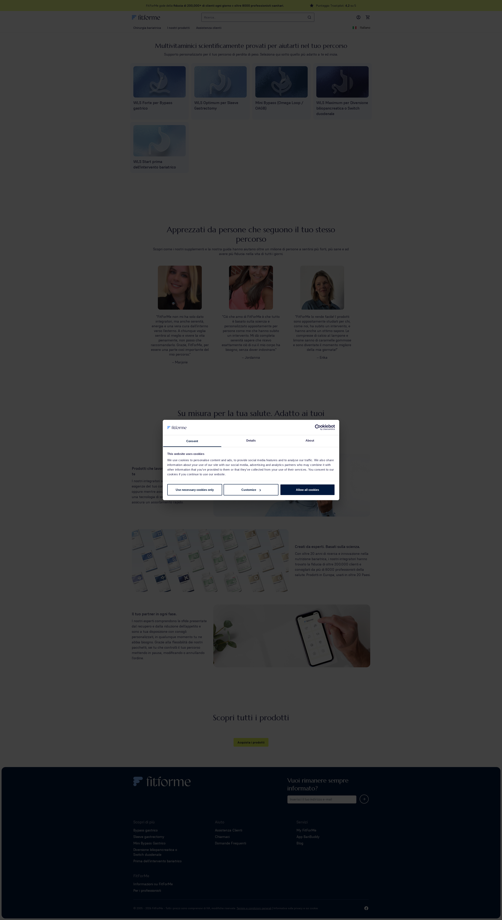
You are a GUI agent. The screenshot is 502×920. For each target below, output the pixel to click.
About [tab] (310, 440)
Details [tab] (251, 440)
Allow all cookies (307, 489)
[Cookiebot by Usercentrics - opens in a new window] (318, 427)
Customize (248, 489)
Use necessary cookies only (195, 489)
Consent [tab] (192, 441)
